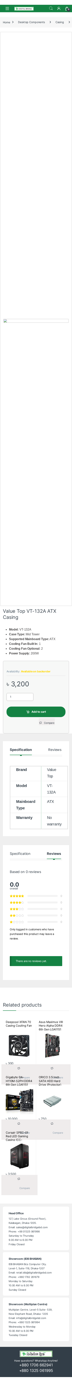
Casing (59, 22)
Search (51, 8)
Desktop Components (31, 22)
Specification (21, 750)
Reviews (54, 750)
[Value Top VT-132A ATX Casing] (36, 462)
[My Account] (59, 8)
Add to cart (38, 711)
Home (6, 22)
